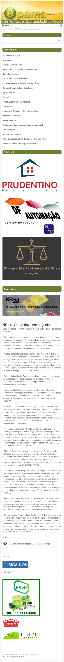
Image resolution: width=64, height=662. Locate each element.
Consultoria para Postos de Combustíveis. (21, 83)
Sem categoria (8, 130)
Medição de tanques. (11, 116)
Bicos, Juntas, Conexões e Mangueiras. (19, 69)
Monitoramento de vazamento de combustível (22, 125)
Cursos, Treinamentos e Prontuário (17, 88)
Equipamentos (8, 93)
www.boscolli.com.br (11, 537)
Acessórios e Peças (11, 56)
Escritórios (7, 97)
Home (5, 29)
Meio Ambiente (9, 120)
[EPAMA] (33, 14)
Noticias (12, 29)
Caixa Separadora (10, 74)
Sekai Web (20, 657)
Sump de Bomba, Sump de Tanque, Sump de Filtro (24, 139)
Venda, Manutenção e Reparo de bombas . (20, 144)
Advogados (7, 60)
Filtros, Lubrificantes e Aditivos (16, 102)
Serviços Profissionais (12, 134)
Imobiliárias (7, 106)
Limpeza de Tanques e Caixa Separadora (20, 111)
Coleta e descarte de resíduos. (16, 79)
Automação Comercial (12, 65)
